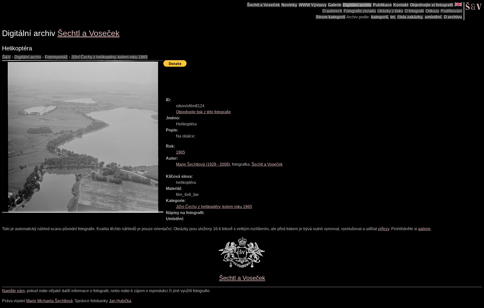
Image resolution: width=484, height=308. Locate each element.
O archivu (453, 17)
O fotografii (414, 11)
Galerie (334, 5)
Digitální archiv (357, 5)
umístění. (433, 17)
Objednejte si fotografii (431, 5)
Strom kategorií (330, 17)
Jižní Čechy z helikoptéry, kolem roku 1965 (109, 57)
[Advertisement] (255, 80)
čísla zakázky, (410, 17)
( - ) (203, 164)
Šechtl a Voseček (263, 5)
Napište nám (13, 291)
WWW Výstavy (312, 5)
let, (393, 17)
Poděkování (451, 11)
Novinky (289, 5)
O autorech (332, 11)
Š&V (6, 57)
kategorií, (380, 17)
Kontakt (400, 5)
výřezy (383, 229)
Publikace (382, 5)
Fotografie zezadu (360, 11)
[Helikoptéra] (82, 136)
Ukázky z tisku (390, 11)
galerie (424, 229)
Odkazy (432, 11)
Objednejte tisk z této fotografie (203, 112)
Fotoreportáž (56, 57)
